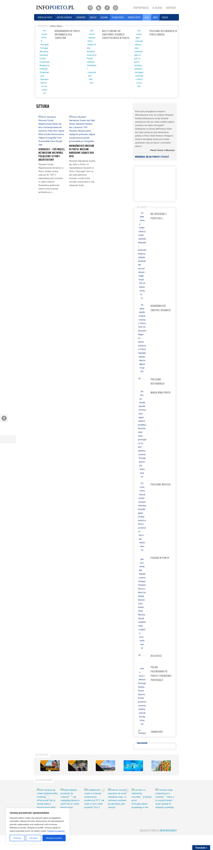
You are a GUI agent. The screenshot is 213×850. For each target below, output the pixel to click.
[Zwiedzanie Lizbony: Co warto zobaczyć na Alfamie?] (50, 765)
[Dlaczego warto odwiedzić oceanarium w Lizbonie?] (133, 765)
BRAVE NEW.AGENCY (168, 830)
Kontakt (171, 8)
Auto (147, 17)
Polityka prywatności (56, 831)
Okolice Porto (134, 17)
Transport (81, 17)
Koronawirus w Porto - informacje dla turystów (68, 34)
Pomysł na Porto (45, 17)
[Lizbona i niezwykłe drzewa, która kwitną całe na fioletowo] (105, 765)
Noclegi (93, 17)
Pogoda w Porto (160, 558)
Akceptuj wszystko (54, 838)
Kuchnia (104, 17)
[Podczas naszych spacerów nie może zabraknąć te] (118, 797)
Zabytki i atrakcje (64, 17)
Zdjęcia (165, 17)
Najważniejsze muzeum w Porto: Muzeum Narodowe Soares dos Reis (81, 151)
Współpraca (141, 8)
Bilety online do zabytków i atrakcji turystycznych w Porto (115, 34)
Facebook (142, 742)
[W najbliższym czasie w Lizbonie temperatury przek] (94, 797)
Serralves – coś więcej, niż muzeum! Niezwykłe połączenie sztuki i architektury (51, 154)
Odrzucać (33, 838)
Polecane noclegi (161, 484)
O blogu (157, 8)
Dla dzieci (156, 656)
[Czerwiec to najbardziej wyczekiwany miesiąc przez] (142, 797)
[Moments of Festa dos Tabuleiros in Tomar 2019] (161, 765)
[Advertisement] (154, 183)
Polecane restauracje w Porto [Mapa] (163, 32)
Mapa (155, 17)
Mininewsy (51, 26)
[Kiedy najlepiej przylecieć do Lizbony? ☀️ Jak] (71, 797)
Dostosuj (17, 838)
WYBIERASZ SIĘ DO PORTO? (152, 156)
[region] (38, 826)
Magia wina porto (161, 392)
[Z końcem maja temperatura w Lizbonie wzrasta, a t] (165, 797)
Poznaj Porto (118, 17)
